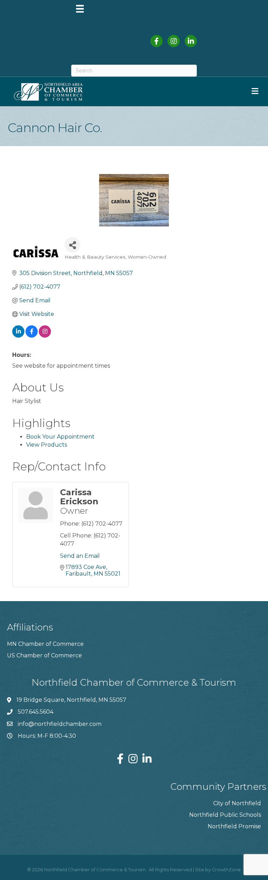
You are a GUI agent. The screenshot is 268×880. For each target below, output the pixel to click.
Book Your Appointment (60, 436)
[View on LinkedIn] (18, 335)
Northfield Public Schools (225, 815)
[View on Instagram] (45, 335)
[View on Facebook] (31, 335)
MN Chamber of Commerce (45, 644)
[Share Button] (72, 245)
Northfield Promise (234, 826)
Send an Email (80, 556)
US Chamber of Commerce (44, 655)
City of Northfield (237, 803)
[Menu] (80, 8)
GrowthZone (226, 869)
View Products (46, 444)
